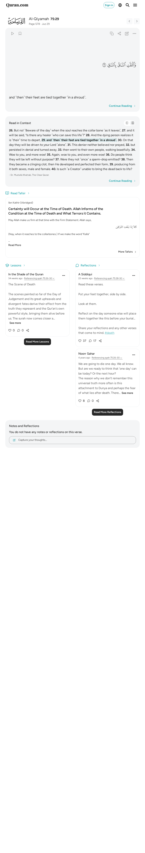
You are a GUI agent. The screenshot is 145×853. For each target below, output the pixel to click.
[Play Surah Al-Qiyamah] (12, 33)
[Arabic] (127, 123)
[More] (134, 33)
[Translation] (132, 123)
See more (15, 323)
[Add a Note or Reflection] (127, 33)
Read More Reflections (107, 412)
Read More (14, 245)
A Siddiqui (85, 274)
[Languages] (120, 5)
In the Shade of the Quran (25, 274)
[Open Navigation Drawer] (135, 5)
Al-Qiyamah (39, 18)
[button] (131, 65)
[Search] (127, 5)
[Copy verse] (111, 33)
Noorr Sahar (86, 353)
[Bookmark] (20, 33)
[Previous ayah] (129, 21)
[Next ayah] (137, 21)
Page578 (34, 24)
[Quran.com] (17, 5)
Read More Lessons (37, 341)
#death (109, 333)
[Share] (119, 33)
